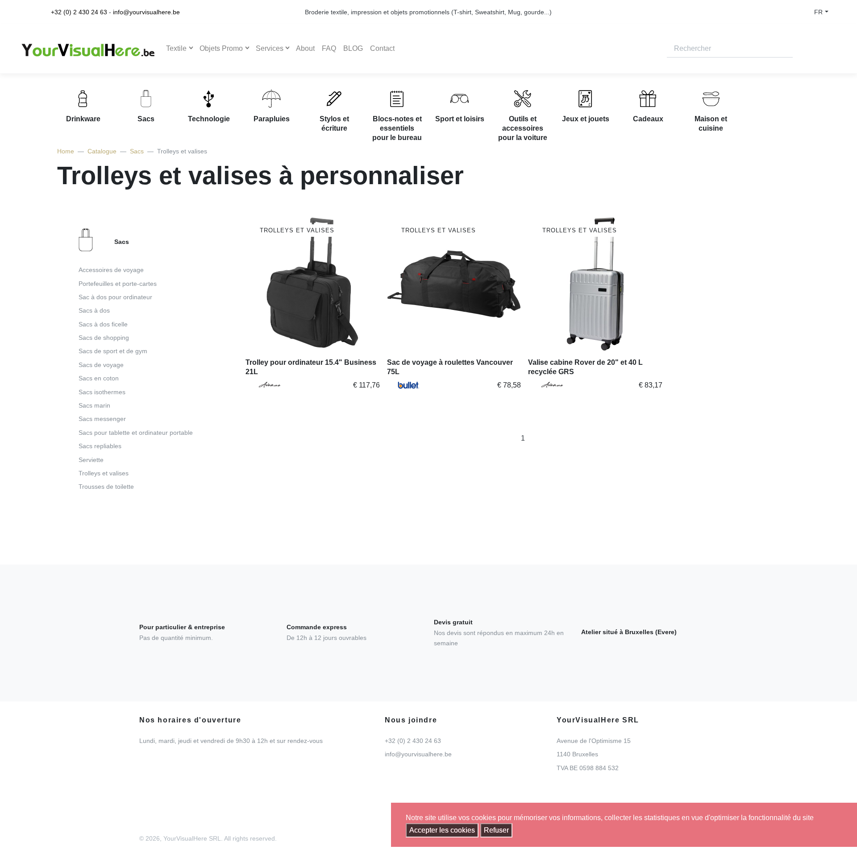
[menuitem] (138, 362)
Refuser (496, 830)
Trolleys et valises (104, 473)
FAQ (329, 48)
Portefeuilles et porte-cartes (118, 283)
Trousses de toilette (106, 486)
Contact (382, 48)
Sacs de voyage (101, 364)
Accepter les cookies (442, 830)
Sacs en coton (99, 378)
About (305, 48)
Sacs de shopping (104, 337)
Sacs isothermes (102, 392)
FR (818, 12)
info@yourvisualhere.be (146, 12)
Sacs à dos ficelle (103, 324)
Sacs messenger (102, 418)
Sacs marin (94, 405)
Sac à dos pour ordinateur (115, 297)
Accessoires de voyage (111, 269)
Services (269, 48)
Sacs (137, 151)
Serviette (91, 459)
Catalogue (101, 151)
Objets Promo (221, 48)
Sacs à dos (94, 310)
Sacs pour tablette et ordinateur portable (136, 432)
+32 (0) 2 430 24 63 (79, 12)
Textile (176, 48)
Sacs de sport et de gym (113, 351)
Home (65, 151)
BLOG (353, 48)
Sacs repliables (100, 446)
